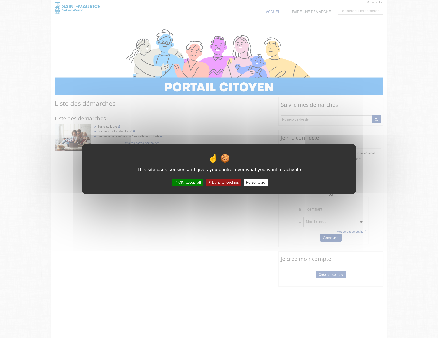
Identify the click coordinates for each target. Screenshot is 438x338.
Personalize (255, 182)
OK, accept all (189, 182)
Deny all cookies (225, 182)
